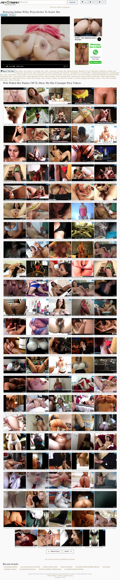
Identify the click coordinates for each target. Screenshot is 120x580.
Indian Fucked (75, 76)
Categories (65, 7)
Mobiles (70, 78)
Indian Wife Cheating (108, 76)
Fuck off (81, 74)
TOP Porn (53, 7)
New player (4, 15)
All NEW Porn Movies (67, 559)
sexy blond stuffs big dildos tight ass (87, 567)
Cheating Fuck (75, 73)
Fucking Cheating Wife (98, 74)
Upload (102, 2)
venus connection (66, 567)
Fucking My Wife (113, 74)
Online (98, 78)
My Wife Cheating (80, 78)
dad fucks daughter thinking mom (50, 569)
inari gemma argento (10, 567)
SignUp (93, 2)
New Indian (91, 78)
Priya (103, 78)
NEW (59, 7)
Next (67, 551)
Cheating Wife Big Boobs (100, 73)
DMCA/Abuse (52, 575)
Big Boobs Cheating (105, 71)
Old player (12, 15)
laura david (106, 567)
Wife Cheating (111, 78)
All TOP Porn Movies (52, 559)
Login (85, 2)
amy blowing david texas (28, 569)
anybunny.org (68, 575)
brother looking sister (50, 567)
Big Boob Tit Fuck (84, 71)
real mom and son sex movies (30, 567)
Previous (55, 551)
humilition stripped (10, 569)
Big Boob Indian (72, 71)
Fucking (87, 74)
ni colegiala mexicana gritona (74, 569)
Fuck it (75, 74)
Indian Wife (96, 76)
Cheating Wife (86, 73)
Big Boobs (95, 71)
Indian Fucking (86, 76)
